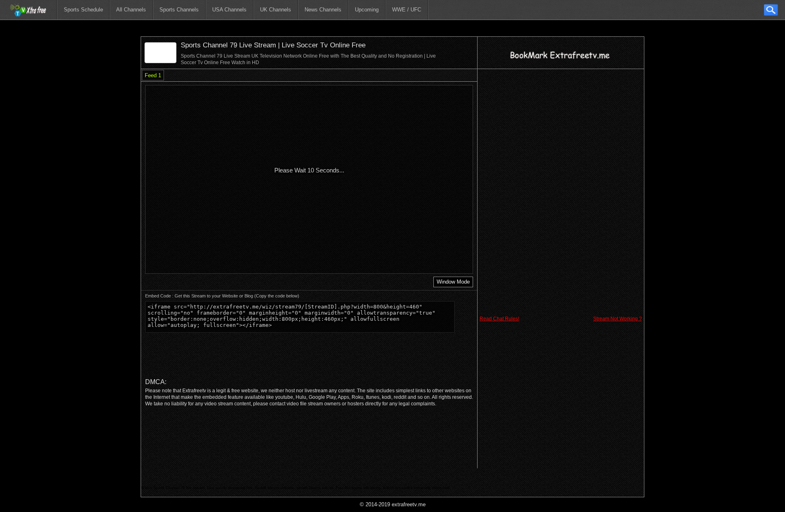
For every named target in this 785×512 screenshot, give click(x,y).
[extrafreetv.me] (28, 10)
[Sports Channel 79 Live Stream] (160, 60)
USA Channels (229, 10)
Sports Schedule (83, 10)
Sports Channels (179, 10)
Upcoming (367, 10)
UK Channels (275, 10)
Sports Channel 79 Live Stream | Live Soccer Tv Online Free (273, 45)
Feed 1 (153, 75)
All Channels (131, 10)
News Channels (323, 10)
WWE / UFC (406, 10)
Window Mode (453, 282)
